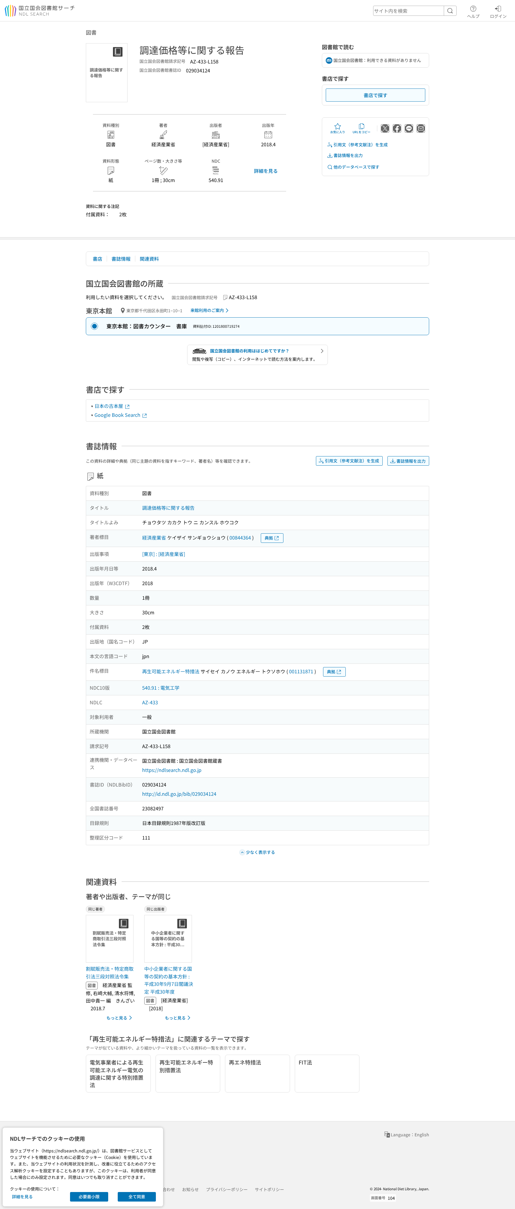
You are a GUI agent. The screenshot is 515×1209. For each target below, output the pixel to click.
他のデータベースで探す (356, 167)
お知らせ (190, 1189)
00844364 (240, 537)
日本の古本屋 (109, 405)
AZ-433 (150, 702)
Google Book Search (118, 414)
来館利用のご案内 (207, 310)
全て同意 (136, 1196)
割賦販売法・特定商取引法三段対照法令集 (110, 972)
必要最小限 (89, 1196)
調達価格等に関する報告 (168, 507)
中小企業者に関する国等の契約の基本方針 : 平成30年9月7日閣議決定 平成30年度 (168, 980)
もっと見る (116, 1018)
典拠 (269, 538)
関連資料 (149, 258)
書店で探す (375, 95)
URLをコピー (361, 132)
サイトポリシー (269, 1189)
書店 (97, 258)
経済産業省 (154, 537)
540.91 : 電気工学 (160, 687)
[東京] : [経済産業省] (163, 553)
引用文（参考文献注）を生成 (360, 144)
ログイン (498, 16)
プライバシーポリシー (227, 1189)
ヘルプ (473, 16)
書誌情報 (121, 258)
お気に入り (337, 132)
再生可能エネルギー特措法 (170, 671)
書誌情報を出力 (348, 155)
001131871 (301, 671)
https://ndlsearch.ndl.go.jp (171, 769)
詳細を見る (266, 170)
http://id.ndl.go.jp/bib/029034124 (179, 793)
